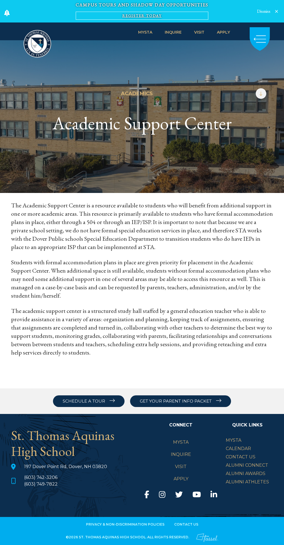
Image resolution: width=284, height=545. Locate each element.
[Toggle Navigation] (259, 39)
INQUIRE (173, 32)
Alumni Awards (245, 473)
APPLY (223, 32)
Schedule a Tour (84, 401)
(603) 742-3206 (40, 477)
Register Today (142, 15)
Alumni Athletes (247, 481)
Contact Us (240, 456)
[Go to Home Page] (37, 42)
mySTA (233, 440)
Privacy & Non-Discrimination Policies (125, 524)
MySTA (145, 32)
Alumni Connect (247, 465)
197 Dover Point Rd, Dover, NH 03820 (65, 466)
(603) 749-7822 (41, 484)
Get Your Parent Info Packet (176, 401)
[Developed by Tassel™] (207, 537)
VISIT (199, 32)
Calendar (238, 448)
